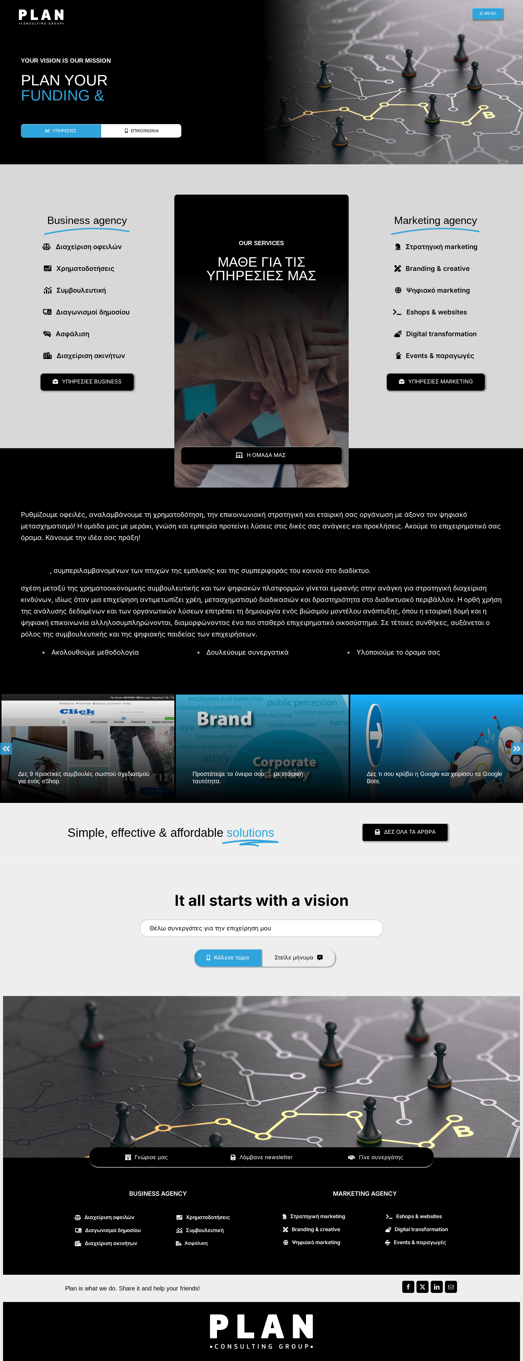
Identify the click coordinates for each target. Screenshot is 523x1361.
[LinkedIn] (436, 1288)
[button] (114, 652)
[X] (422, 1288)
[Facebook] (408, 1288)
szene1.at (35, 570)
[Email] (451, 1288)
